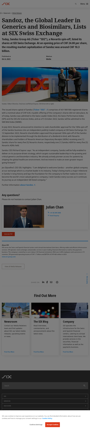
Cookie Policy (47, 418)
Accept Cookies (52, 424)
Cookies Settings (36, 424)
